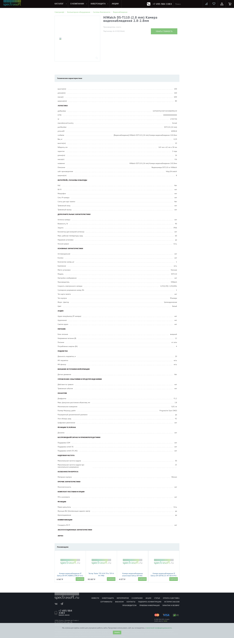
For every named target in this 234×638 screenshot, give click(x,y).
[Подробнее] (80, 579)
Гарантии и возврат (170, 605)
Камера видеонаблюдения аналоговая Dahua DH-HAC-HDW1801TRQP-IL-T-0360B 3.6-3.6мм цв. (132, 576)
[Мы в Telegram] (63, 603)
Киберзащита (108, 598)
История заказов (171, 602)
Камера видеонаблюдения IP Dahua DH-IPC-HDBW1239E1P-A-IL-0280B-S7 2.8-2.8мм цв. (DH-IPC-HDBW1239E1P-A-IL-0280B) (70, 576)
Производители (129, 605)
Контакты (131, 602)
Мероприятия (123, 598)
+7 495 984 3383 (162, 3)
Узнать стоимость (164, 31)
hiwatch (118, 27)
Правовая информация (149, 605)
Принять (117, 632)
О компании (137, 598)
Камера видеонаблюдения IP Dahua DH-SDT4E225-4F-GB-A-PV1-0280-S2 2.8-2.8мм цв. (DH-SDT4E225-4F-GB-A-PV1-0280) (164, 576)
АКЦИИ (115, 3)
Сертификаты (106, 602)
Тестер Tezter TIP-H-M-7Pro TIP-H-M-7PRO (101, 574)
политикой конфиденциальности (159, 628)
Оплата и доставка (171, 598)
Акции (148, 598)
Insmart (165, 621)
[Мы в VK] (57, 603)
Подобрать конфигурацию (149, 602)
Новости (95, 598)
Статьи (157, 598)
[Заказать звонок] (148, 4)
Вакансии (119, 602)
